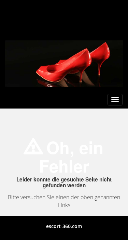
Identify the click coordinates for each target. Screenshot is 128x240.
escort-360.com (64, 226)
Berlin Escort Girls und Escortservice (64, 13)
